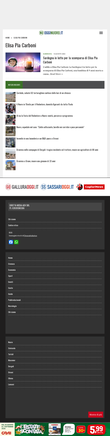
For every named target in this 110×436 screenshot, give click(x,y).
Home (10, 257)
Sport (10, 275)
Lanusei (11, 384)
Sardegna (47, 54)
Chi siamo (12, 219)
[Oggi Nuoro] (51, 32)
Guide (10, 293)
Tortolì (10, 354)
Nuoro (10, 342)
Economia (12, 269)
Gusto (10, 287)
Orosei (10, 372)
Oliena (10, 378)
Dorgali (11, 366)
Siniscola (11, 348)
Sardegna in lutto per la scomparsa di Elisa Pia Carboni (70, 59)
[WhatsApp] (16, 242)
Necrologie (12, 305)
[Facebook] (11, 242)
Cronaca (11, 263)
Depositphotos (30, 235)
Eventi (10, 281)
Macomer (11, 360)
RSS (10, 232)
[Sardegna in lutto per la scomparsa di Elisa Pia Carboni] (23, 70)
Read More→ (56, 73)
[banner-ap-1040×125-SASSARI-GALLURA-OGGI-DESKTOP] (55, 434)
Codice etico (13, 225)
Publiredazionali (14, 299)
